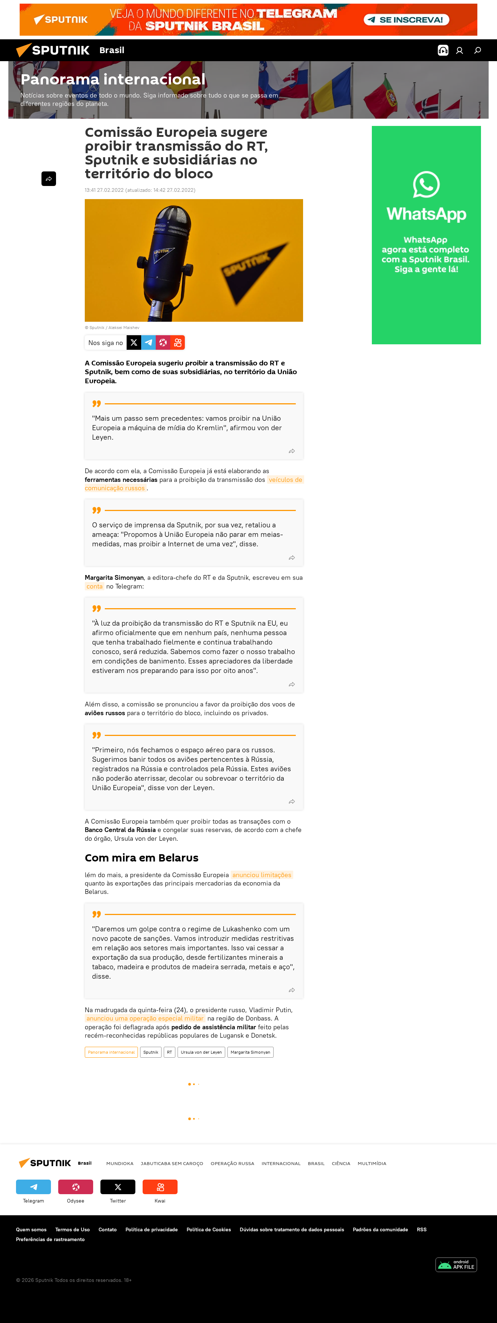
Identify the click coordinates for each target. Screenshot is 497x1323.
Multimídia (372, 1163)
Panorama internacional (111, 1052)
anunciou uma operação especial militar (145, 1018)
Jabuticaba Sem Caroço (172, 1163)
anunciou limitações (261, 875)
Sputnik (150, 1052)
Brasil (316, 1163)
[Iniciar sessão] (459, 50)
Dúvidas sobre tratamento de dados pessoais (292, 1229)
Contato (108, 1229)
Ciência (341, 1163)
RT (169, 1052)
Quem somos (31, 1229)
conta (95, 586)
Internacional (281, 1163)
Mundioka (120, 1163)
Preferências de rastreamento (50, 1239)
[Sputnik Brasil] (55, 59)
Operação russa (232, 1163)
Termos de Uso (72, 1229)
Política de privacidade (152, 1229)
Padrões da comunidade (380, 1229)
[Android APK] (456, 1265)
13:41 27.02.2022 (104, 190)
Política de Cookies (209, 1229)
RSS (422, 1229)
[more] (292, 451)
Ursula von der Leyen (201, 1052)
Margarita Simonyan (250, 1052)
